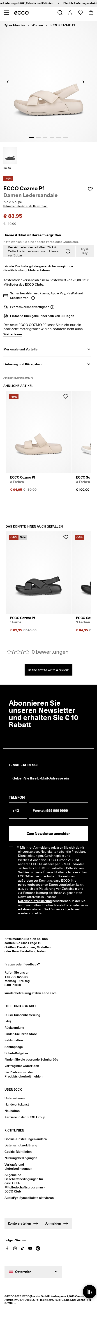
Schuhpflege (14, 1047)
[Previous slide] (7, 81)
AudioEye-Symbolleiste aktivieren (26, 1198)
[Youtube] (30, 1248)
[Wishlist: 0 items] (80, 13)
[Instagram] (15, 1248)
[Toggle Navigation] (6, 13)
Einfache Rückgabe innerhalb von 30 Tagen (42, 316)
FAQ (8, 1021)
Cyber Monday (14, 25)
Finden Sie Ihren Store (21, 1034)
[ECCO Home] (21, 13)
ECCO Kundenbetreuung (22, 1015)
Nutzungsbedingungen (21, 1158)
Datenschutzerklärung (35, 901)
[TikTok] (22, 1248)
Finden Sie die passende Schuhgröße (31, 1059)
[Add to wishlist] (90, 189)
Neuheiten (12, 1111)
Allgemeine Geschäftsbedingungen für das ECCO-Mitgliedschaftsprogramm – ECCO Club (25, 1183)
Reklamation (14, 1040)
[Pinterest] (38, 1248)
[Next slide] (83, 81)
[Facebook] (7, 1248)
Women (37, 25)
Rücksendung (14, 1027)
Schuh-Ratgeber (16, 1053)
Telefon (17, 797)
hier (26, 872)
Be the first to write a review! (48, 670)
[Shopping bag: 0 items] (91, 13)
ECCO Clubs (34, 284)
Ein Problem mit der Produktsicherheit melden (23, 1074)
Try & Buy (85, 251)
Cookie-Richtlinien (18, 1151)
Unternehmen (15, 1098)
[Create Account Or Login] (70, 13)
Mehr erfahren (39, 270)
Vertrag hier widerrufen (22, 1066)
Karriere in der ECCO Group (25, 1117)
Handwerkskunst (17, 1104)
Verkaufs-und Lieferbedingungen (18, 1166)
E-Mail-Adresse (24, 765)
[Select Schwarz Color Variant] (10, 155)
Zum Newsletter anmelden (48, 833)
